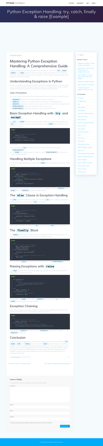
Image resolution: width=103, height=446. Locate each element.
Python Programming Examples (86, 153)
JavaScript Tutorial (82, 116)
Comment (13, 386)
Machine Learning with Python (86, 123)
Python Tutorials (82, 169)
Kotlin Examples (82, 119)
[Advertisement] (51, 40)
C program (80, 98)
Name (12, 404)
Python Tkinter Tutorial (84, 166)
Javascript (80, 3)
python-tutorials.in (15, 357)
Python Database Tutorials (85, 147)
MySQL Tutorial (82, 126)
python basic (81, 141)
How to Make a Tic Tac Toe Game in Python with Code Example (85, 76)
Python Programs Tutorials (85, 163)
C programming (82, 101)
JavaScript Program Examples (85, 113)
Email (11, 410)
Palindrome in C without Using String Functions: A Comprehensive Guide (86, 70)
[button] (68, 129)
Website (12, 416)
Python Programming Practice (86, 156)
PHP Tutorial (81, 138)
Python (71, 3)
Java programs (81, 110)
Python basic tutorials (15, 55)
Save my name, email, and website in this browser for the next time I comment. (31, 422)
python (15, 3)
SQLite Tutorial (82, 172)
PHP (87, 3)
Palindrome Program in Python (86, 81)
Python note (81, 150)
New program (81, 129)
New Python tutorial (83, 132)
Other (79, 135)
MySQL (93, 3)
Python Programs (82, 159)
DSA (79, 104)
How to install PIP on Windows (86, 85)
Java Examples (81, 107)
